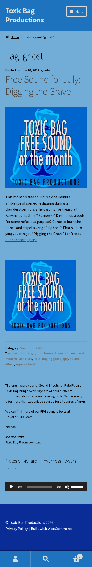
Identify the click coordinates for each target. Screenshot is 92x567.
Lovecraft (62, 353)
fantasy (26, 353)
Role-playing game (47, 359)
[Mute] (67, 486)
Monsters (25, 359)
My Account (15, 559)
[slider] (77, 486)
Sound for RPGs (31, 348)
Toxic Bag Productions (24, 15)
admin (49, 70)
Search (46, 559)
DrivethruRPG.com (19, 417)
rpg (65, 359)
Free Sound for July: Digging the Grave (42, 85)
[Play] (11, 486)
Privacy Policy (16, 528)
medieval (77, 353)
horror (48, 353)
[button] (40, 295)
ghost (38, 353)
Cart (70, 554)
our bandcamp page (21, 239)
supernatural (25, 364)
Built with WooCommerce (52, 528)
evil (16, 353)
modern (11, 359)
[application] (46, 486)
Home (15, 37)
